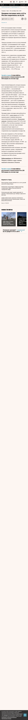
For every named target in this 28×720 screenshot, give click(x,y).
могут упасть (13, 115)
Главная (3, 11)
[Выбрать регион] (17, 2)
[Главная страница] (2, 1)
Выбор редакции (5, 7)
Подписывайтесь (6, 158)
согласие (6, 715)
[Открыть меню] (26, 2)
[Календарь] (11, 2)
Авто (8, 11)
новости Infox (7, 210)
